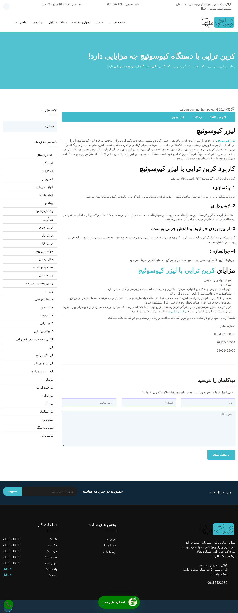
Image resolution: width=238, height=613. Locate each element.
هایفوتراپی (47, 435)
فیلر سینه (47, 315)
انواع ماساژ (46, 195)
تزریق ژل (47, 235)
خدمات (99, 22)
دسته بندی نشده (43, 267)
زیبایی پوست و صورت (39, 283)
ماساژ (49, 379)
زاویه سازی (46, 275)
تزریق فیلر (46, 243)
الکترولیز (47, 179)
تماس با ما (21, 22)
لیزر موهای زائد (43, 363)
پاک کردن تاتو (45, 211)
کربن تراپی (178, 117)
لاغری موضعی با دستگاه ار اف (34, 339)
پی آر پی (48, 219)
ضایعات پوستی (44, 299)
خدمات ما (110, 545)
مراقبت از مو (45, 387)
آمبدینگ (48, 163)
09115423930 (115, 4)
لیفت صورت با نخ (42, 371)
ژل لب (49, 291)
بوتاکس (48, 203)
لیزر (50, 347)
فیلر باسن (47, 307)
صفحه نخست (117, 22)
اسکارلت (47, 171)
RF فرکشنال (45, 155)
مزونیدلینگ (46, 411)
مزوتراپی (47, 395)
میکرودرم (47, 419)
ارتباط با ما (109, 551)
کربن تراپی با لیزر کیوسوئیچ (176, 270)
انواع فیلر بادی (44, 187)
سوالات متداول (58, 22)
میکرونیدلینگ (45, 427)
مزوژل (48, 403)
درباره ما (38, 22)
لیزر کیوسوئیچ (226, 140)
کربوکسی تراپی (43, 331)
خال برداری (46, 259)
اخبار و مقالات (81, 22)
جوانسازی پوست (42, 251)
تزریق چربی (45, 227)
